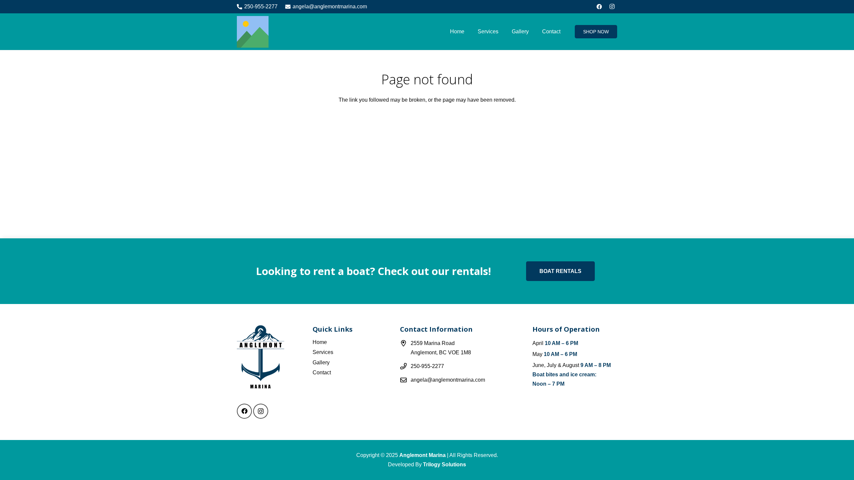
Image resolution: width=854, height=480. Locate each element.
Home (320, 342)
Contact (322, 372)
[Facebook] (599, 6)
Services (323, 352)
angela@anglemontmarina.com (448, 380)
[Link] (253, 32)
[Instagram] (611, 6)
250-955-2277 (427, 366)
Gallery (321, 362)
